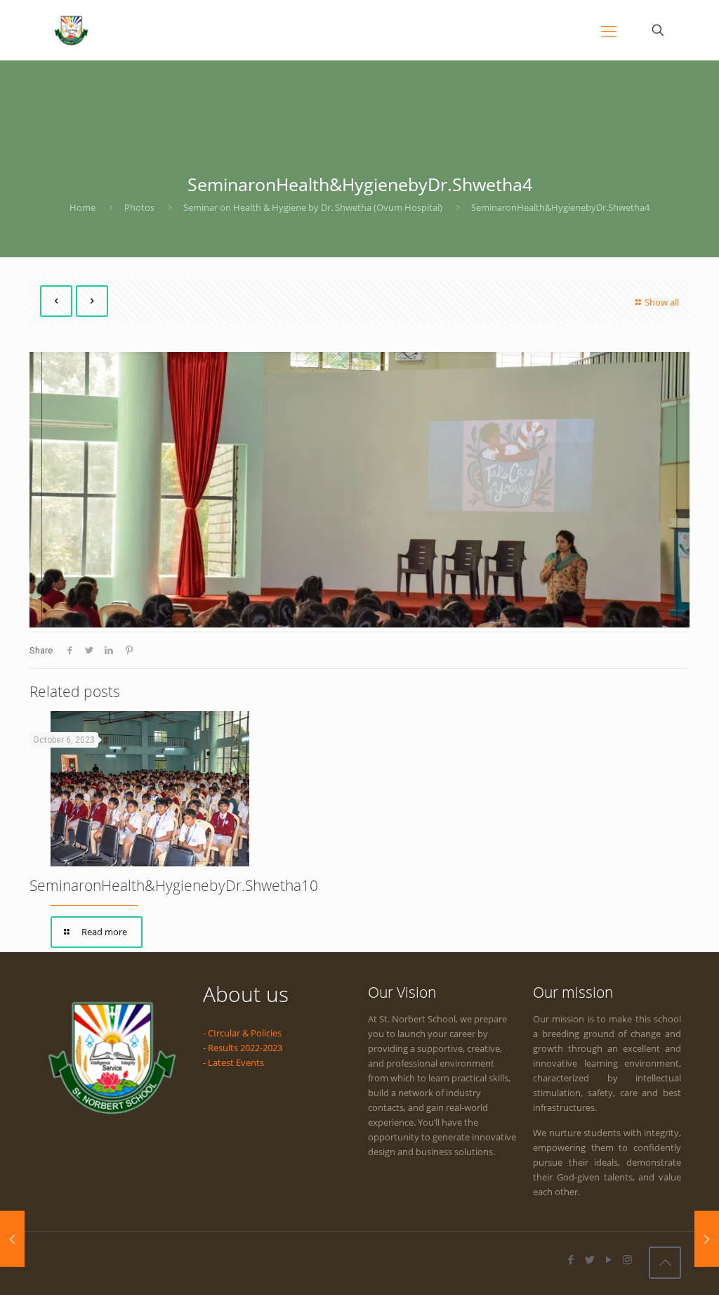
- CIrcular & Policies (242, 1033)
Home (82, 207)
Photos (139, 207)
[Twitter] (589, 1259)
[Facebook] (570, 1259)
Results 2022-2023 (245, 1047)
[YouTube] (608, 1259)
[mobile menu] (609, 30)
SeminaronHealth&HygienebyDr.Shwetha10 (173, 885)
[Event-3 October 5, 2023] (706, 1239)
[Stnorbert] (71, 30)
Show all (662, 302)
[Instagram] (627, 1259)
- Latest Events (233, 1062)
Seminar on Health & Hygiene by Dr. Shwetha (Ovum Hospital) (312, 207)
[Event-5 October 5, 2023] (12, 1239)
